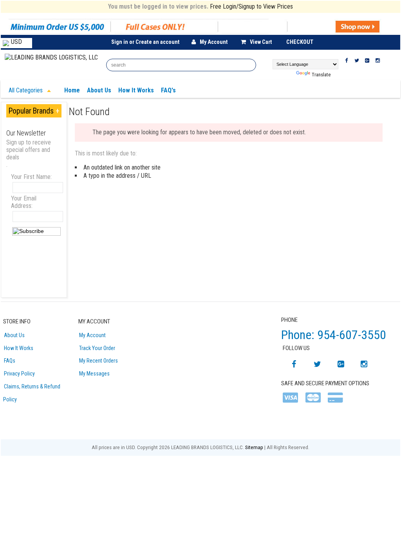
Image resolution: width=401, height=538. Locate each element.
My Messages (94, 373)
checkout (299, 42)
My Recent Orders (98, 360)
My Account (214, 42)
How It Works (18, 348)
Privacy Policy (19, 373)
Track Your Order (97, 348)
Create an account (157, 42)
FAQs (9, 360)
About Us (14, 335)
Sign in (119, 42)
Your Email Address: (23, 202)
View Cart (261, 42)
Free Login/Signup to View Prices (251, 6)
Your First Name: (31, 177)
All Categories (26, 90)
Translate (321, 75)
